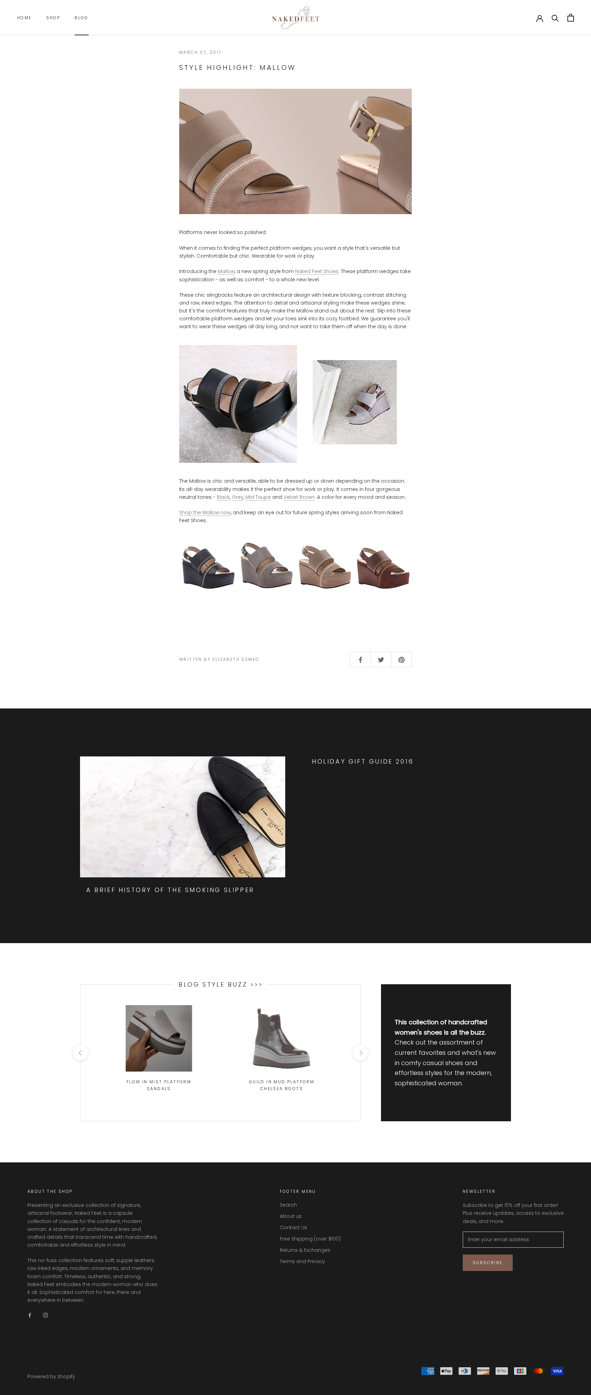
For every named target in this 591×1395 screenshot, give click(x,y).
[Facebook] (29, 1315)
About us (291, 1216)
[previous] (80, 1052)
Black (223, 497)
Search (288, 1204)
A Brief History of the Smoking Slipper (170, 890)
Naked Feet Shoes (317, 271)
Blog (82, 18)
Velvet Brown (299, 497)
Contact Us (293, 1227)
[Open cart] (570, 18)
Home (24, 18)
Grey (238, 497)
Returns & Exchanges (305, 1250)
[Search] (555, 17)
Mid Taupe (258, 497)
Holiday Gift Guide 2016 (363, 761)
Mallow (226, 271)
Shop (53, 18)
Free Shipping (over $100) (310, 1238)
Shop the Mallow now (205, 512)
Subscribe (488, 1263)
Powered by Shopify (51, 1376)
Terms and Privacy (302, 1261)
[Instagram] (45, 1315)
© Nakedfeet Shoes (52, 1367)
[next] (360, 1052)
